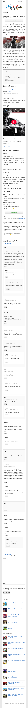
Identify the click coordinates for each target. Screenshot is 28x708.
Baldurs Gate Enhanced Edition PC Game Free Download (15, 621)
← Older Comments (7, 243)
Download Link (7, 146)
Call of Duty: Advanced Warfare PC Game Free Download (15, 677)
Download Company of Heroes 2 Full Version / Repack (14, 78)
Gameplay (7, 76)
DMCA (14, 706)
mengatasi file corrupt (13, 223)
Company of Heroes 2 (15, 89)
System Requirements (9, 80)
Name (4, 573)
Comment (5, 558)
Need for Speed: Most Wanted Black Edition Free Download (16, 695)
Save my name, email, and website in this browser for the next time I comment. (14, 589)
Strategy (9, 91)
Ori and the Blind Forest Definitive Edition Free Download (15, 615)
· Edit (14, 249)
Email (4, 578)
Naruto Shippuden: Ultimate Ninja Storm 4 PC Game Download (16, 661)
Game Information (8, 74)
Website (4, 583)
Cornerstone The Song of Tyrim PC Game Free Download (15, 603)
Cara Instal (7, 82)
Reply (5, 266)
